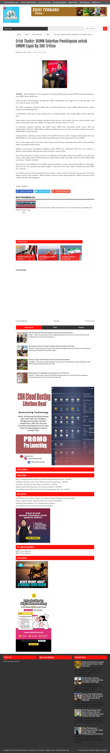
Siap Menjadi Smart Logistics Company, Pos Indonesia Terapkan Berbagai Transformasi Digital (45, 498)
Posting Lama (90, 321)
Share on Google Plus (63, 191)
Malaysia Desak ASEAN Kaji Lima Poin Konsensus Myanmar (35, 487)
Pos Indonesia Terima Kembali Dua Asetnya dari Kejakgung (34, 506)
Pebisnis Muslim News (28, 2)
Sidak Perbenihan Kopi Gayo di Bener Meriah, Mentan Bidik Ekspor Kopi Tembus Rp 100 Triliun (92, 713)
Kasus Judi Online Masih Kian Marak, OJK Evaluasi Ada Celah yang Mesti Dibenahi (92, 697)
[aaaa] (69, 11)
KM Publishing (85, 2)
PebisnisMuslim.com (11, 2)
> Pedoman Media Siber (62, 750)
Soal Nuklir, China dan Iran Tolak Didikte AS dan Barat (33, 484)
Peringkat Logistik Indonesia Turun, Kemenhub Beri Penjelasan (35, 503)
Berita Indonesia (38, 52)
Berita (31, 52)
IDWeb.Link (96, 2)
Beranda (56, 321)
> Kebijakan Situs (49, 750)
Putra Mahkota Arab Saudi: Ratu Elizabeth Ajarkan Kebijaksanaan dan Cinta (39, 489)
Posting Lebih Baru (22, 321)
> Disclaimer (40, 750)
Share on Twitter (44, 191)
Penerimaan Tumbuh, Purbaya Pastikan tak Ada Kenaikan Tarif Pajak (92, 680)
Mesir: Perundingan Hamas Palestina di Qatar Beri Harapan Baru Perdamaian (40, 479)
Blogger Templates (101, 750)
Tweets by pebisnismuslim (11, 661)
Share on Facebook (26, 191)
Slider (44, 52)
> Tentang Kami (32, 750)
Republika (24, 186)
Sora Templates (89, 750)
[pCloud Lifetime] (32, 587)
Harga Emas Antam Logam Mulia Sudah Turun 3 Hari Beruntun (93, 664)
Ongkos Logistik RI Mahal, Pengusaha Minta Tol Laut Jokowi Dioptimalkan (39, 501)
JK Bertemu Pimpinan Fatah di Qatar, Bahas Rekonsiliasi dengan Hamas (38, 482)
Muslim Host (73, 2)
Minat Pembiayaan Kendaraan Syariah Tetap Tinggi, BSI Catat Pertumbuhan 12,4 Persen (92, 731)
